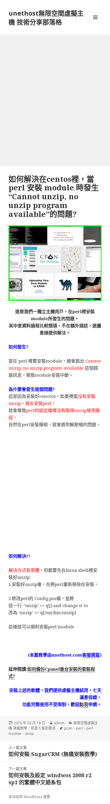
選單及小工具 (95, 17)
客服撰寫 (91, 655)
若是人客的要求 (43, 728)
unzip (29, 733)
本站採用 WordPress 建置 (29, 796)
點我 (83, 704)
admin (59, 722)
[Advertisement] (55, 93)
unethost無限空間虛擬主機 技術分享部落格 (46, 17)
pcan (68, 728)
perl (79, 728)
